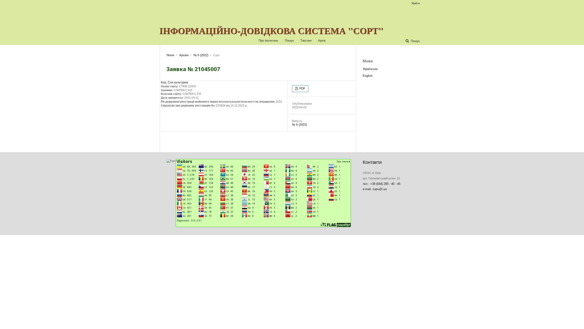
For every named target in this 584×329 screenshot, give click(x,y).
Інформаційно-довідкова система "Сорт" (272, 31)
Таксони (305, 40)
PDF (301, 88)
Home (170, 55)
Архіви (183, 55)
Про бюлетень (268, 40)
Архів (322, 40)
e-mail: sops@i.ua (375, 189)
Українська (370, 69)
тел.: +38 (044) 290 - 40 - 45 (381, 184)
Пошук (289, 40)
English (368, 75)
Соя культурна (178, 82)
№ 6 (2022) (200, 55)
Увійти (415, 3)
